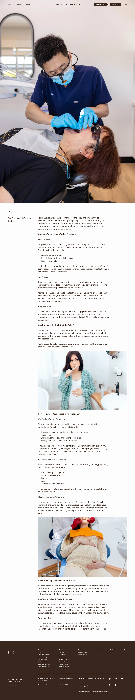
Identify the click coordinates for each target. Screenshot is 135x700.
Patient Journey (82, 654)
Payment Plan (63, 661)
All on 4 (40, 652)
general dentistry (90, 629)
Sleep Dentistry (42, 657)
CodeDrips (15, 686)
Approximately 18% (84, 333)
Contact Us (115, 4)
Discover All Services (44, 664)
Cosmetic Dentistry (43, 654)
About (19, 4)
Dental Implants (42, 661)
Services (41, 649)
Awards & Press (63, 664)
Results (28, 4)
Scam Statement (64, 666)
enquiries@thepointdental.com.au (48, 678)
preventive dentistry (47, 454)
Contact (112, 649)
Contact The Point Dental (80, 626)
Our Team (62, 657)
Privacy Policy (12, 681)
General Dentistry (43, 659)
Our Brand (62, 654)
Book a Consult (101, 4)
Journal (98, 649)
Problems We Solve (43, 666)
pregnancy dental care (65, 629)
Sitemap (19, 681)
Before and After (82, 652)
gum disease (43, 269)
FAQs (125, 649)
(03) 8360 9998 (42, 680)
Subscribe (83, 686)
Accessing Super (64, 659)
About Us (61, 652)
